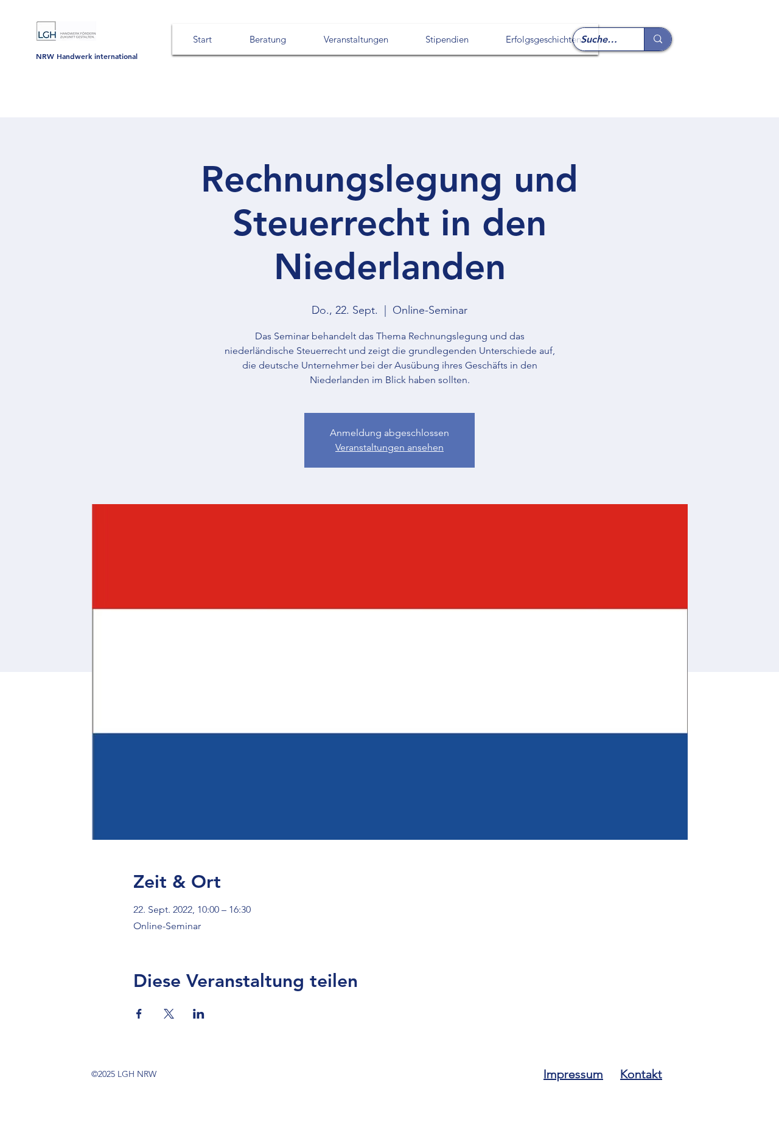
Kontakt (641, 1074)
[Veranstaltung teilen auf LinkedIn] (198, 1014)
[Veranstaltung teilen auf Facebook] (139, 1014)
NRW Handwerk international (87, 56)
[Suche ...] (657, 39)
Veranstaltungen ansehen (389, 447)
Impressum (573, 1074)
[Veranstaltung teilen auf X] (169, 1014)
